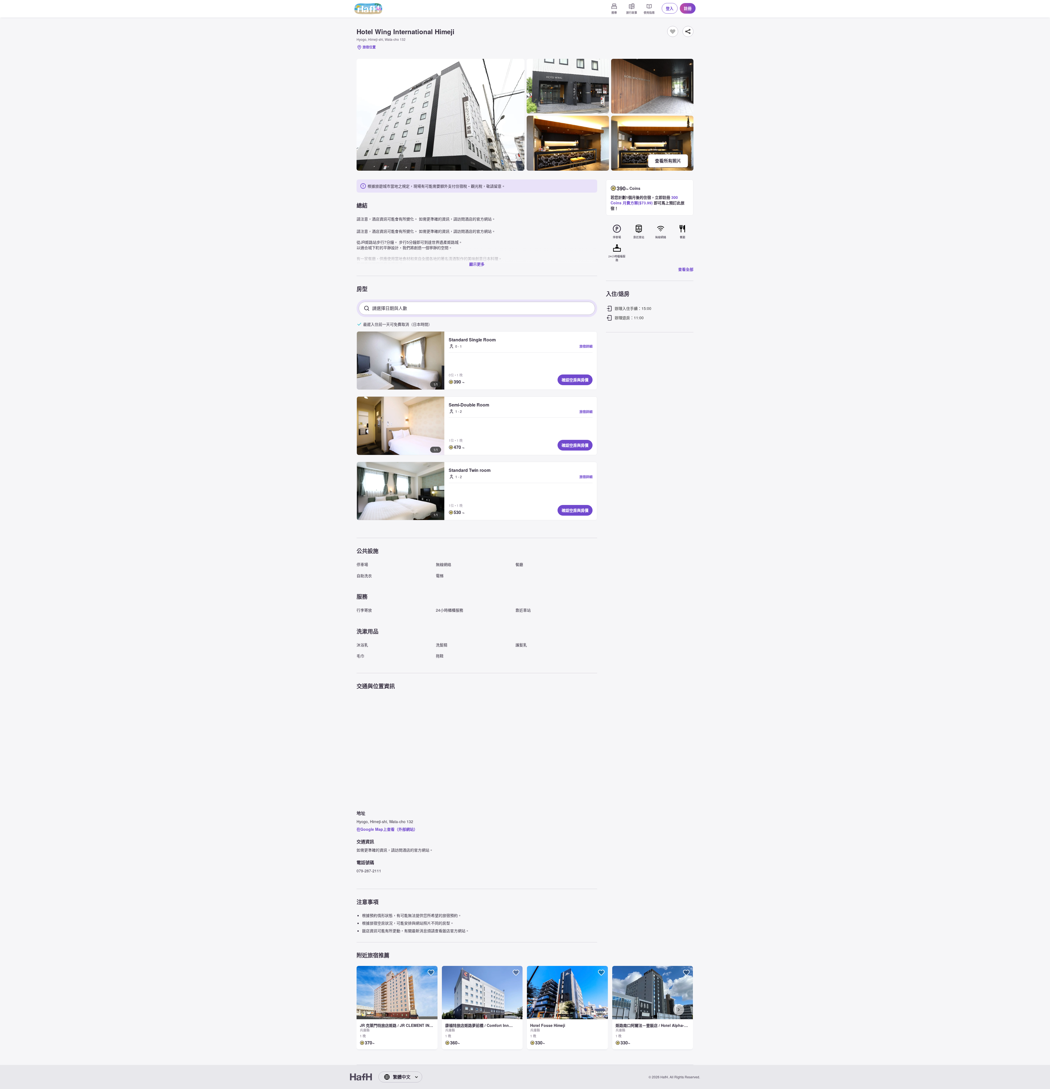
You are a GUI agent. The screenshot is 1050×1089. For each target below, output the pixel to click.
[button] (400, 361)
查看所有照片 (668, 161)
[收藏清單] (672, 31)
